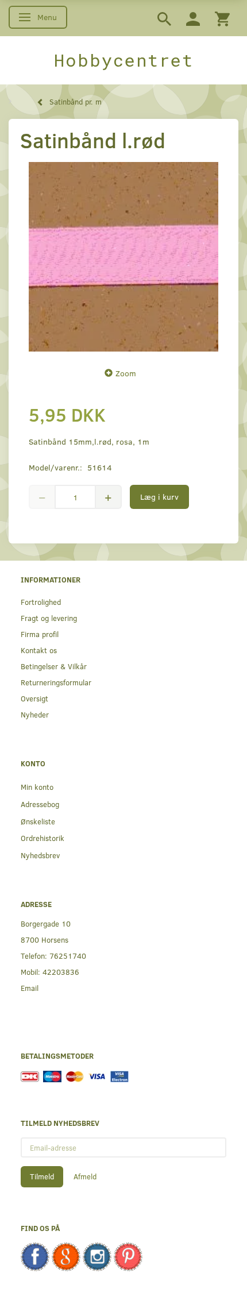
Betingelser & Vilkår (54, 666)
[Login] (193, 18)
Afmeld (85, 1176)
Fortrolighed (41, 602)
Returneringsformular (56, 682)
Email (29, 988)
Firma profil (40, 634)
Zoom (125, 373)
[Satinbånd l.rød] (123, 257)
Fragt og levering (49, 618)
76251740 (67, 955)
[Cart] (222, 18)
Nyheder (35, 714)
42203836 (61, 972)
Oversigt (34, 698)
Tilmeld (42, 1176)
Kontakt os (39, 650)
